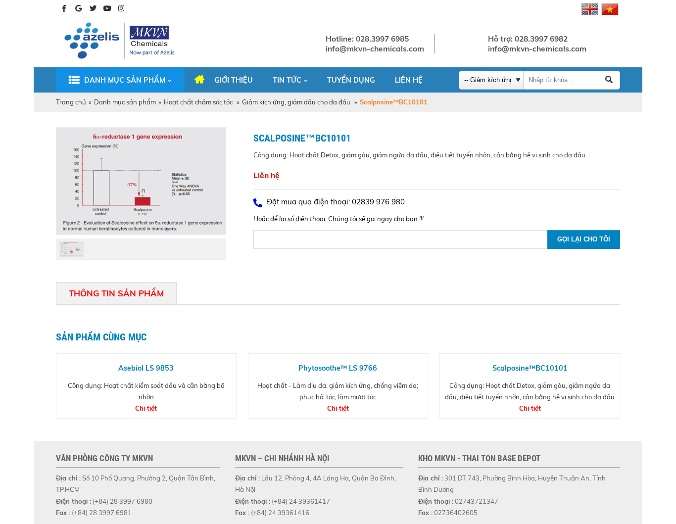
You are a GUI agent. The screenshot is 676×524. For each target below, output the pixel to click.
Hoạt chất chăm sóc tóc (199, 102)
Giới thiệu (233, 80)
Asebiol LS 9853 (146, 368)
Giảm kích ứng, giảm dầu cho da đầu (297, 102)
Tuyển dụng (351, 80)
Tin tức (287, 80)
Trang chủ (71, 102)
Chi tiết (146, 408)
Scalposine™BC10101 (530, 368)
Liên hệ (409, 80)
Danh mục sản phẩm (124, 80)
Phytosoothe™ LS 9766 (337, 368)
